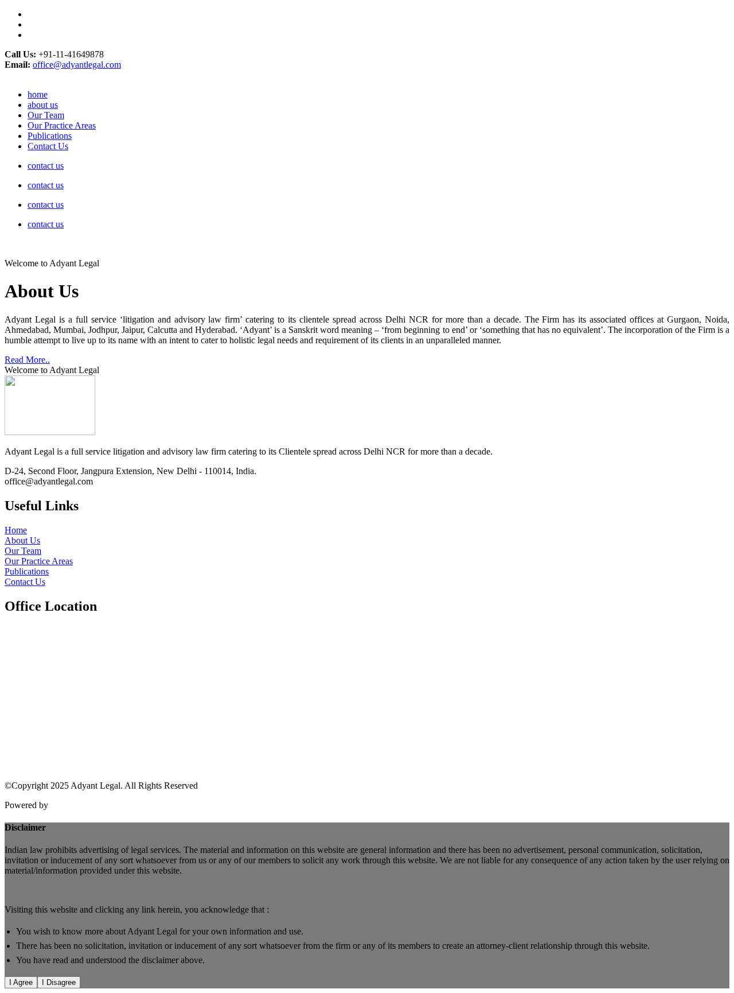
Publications (50, 136)
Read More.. (27, 359)
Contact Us (48, 146)
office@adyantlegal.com (77, 64)
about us (43, 105)
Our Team (46, 115)
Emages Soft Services (89, 805)
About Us (22, 540)
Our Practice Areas (62, 125)
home (38, 94)
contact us (46, 165)
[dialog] (367, 905)
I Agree (21, 982)
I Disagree (59, 982)
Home (16, 530)
